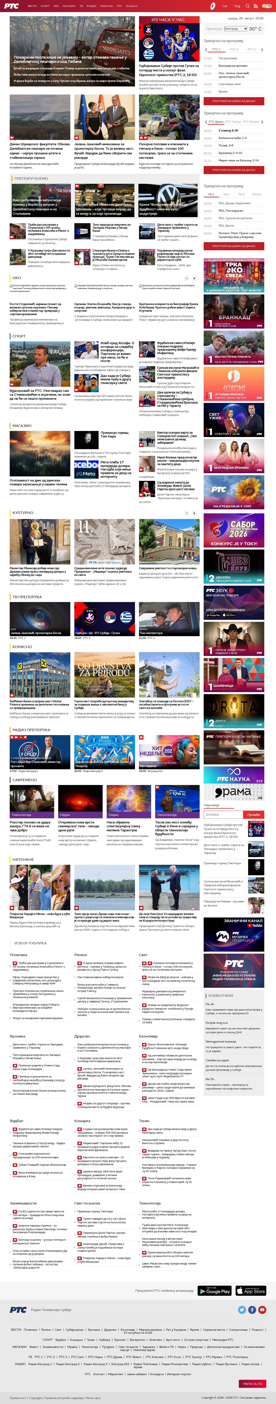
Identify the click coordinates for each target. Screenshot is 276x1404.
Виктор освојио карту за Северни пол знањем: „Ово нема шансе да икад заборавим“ (177, 438)
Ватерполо (137, 1340)
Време (194, 1329)
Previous (206, 49)
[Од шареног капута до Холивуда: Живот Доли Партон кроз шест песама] (147, 489)
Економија (148, 1036)
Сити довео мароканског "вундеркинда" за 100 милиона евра (35, 1155)
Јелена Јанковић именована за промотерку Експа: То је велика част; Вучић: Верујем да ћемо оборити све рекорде (104, 151)
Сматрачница (238, 1329)
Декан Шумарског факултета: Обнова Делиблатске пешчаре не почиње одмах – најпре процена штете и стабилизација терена (40, 151)
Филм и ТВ (166, 1347)
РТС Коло (174, 1357)
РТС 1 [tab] (216, 49)
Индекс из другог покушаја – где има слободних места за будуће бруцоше (103, 1105)
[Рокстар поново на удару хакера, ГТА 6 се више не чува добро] (32, 801)
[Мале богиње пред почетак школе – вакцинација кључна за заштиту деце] (147, 464)
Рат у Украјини (176, 1329)
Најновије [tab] (211, 805)
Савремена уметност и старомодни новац (167, 568)
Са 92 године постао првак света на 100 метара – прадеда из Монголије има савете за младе (38, 1215)
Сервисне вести (214, 1329)
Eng (237, 6)
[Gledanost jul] (234, 492)
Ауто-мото (173, 1340)
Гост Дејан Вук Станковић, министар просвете (36, 762)
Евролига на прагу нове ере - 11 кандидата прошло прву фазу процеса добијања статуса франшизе (101, 1161)
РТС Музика (214, 1357)
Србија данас (75, 1329)
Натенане (23, 859)
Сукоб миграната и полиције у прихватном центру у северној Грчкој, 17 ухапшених (104, 999)
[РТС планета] (213, 6)
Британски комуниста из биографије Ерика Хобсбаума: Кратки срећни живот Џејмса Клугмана (168, 307)
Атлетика (155, 1340)
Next (262, 49)
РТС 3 (63, 1357)
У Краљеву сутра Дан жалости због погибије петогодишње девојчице (49, 254)
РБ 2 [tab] (226, 194)
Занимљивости (23, 1203)
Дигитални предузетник (223, 1347)
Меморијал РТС (223, 1340)
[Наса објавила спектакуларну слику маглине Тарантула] (129, 801)
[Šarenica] (234, 675)
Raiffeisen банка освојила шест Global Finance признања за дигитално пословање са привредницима (39, 704)
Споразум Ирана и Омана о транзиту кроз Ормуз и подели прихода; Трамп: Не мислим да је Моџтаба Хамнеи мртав (113, 255)
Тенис (144, 1120)
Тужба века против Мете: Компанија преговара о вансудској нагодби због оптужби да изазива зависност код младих (169, 1228)
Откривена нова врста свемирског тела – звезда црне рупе (78, 826)
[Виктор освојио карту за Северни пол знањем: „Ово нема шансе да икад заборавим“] (147, 439)
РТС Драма (114, 1357)
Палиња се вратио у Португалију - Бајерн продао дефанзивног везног (39, 1144)
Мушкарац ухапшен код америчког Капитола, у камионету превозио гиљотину (164, 994)
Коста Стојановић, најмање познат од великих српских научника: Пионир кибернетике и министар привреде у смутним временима (35, 309)
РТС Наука (95, 1357)
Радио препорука (31, 729)
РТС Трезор (193, 1357)
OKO (56, 6)
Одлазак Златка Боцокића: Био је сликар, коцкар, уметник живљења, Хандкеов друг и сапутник (104, 307)
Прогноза (214, 29)
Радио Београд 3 (95, 1364)
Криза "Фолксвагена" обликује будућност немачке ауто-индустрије (163, 209)
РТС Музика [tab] (251, 121)
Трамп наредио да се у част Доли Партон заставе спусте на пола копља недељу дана (101, 1222)
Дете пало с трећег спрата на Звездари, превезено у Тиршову (177, 228)
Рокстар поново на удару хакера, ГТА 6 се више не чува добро (30, 826)
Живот (33, 1347)
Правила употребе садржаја (63, 1398)
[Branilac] (234, 311)
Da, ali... (210, 1004)
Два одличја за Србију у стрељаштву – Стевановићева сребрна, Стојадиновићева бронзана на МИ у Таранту (177, 399)
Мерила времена (150, 1329)
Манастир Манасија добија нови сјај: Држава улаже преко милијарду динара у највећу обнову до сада (38, 571)
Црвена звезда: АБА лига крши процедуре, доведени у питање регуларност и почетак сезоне (99, 1175)
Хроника (17, 1036)
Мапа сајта (252, 1384)
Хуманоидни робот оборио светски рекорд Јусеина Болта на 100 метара (167, 1254)
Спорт (45, 6)
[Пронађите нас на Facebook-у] (252, 1310)
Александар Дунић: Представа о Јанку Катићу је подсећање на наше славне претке (100, 1247)
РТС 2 (51, 1357)
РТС (119, 6)
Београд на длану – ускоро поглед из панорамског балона (39, 1241)
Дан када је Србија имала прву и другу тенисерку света (116, 379)
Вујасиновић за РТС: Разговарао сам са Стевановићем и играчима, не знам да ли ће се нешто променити (40, 394)
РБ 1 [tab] (211, 194)
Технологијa (150, 1203)
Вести (32, 6)
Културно (23, 512)
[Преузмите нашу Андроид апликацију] (215, 1291)
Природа (196, 1347)
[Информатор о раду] (234, 971)
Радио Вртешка (226, 1364)
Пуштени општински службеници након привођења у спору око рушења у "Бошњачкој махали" (38, 994)
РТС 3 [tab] (252, 49)
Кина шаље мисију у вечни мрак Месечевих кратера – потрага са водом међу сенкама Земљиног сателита (167, 1242)
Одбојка (104, 1340)
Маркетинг (115, 1374)
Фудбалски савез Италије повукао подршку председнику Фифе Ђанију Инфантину (176, 348)
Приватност (18, 1398)
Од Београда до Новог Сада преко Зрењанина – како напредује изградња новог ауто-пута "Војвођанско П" (167, 1073)
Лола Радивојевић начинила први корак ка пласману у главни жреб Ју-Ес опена (167, 1182)
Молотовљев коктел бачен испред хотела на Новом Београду (39, 1092)
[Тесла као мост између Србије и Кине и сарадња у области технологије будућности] (177, 801)
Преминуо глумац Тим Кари (115, 434)
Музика (72, 1347)
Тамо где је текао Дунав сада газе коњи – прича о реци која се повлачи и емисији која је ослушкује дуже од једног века (104, 917)
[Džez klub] (234, 567)
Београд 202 (120, 1364)
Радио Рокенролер (175, 1364)
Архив (138, 1367)
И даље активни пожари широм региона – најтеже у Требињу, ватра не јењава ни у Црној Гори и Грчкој (101, 966)
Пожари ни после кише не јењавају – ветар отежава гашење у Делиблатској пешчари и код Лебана (70, 59)
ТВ (81, 6)
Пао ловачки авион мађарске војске (100, 977)
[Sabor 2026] (234, 530)
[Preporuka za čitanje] (234, 747)
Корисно (22, 646)
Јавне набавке (137, 1374)
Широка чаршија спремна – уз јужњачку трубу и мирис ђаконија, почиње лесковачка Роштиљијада (40, 1229)
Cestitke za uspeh (217, 1060)
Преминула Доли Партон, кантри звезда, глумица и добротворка (101, 1234)
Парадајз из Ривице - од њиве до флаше (224, 903)
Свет (143, 954)
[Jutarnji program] (234, 384)
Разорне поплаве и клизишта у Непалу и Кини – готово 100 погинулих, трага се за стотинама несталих (166, 151)
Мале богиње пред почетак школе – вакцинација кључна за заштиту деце (178, 460)
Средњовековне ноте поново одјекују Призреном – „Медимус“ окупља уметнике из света (103, 571)
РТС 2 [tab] (234, 49)
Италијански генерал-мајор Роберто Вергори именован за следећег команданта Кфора (36, 1008)
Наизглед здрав (144, 1350)
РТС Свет (77, 1357)
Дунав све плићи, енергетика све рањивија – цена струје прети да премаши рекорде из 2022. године (168, 1087)
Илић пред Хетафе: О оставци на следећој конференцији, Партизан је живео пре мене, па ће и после (117, 352)
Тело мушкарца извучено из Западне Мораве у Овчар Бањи (112, 228)
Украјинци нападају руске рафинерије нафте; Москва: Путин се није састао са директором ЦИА (176, 255)
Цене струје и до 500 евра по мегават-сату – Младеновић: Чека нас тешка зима (169, 1099)
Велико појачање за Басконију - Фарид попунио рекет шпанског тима (101, 1187)
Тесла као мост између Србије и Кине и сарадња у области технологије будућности (176, 828)
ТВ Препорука (27, 597)
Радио (91, 6)
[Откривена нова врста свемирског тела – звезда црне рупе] (80, 801)
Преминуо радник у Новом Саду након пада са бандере (36, 1067)
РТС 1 (39, 1357)
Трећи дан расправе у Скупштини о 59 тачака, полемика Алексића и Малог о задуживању (48, 229)
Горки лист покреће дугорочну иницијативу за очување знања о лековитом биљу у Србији (104, 704)
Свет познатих (87, 1203)
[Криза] (168, 200)
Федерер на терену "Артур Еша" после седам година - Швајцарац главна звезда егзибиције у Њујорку (169, 1154)
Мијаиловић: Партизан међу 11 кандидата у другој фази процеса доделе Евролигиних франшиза (103, 1146)
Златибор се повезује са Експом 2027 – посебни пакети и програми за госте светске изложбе (166, 704)
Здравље (148, 1347)
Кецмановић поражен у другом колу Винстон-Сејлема (165, 1141)
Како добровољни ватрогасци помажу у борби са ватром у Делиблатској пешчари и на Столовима (104, 1047)
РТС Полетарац (237, 1357)
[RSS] (256, 6)
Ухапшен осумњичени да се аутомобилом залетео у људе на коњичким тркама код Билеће (103, 1012)
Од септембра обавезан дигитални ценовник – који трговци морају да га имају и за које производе (104, 209)
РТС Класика (155, 1357)
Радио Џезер (250, 1364)
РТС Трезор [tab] (233, 121)
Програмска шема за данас (234, 101)
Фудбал (16, 1120)
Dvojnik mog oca (217, 1023)
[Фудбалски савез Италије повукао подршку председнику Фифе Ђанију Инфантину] (147, 349)
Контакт (99, 1374)
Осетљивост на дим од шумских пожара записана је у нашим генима (38, 482)
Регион (80, 954)
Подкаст (258, 1329)
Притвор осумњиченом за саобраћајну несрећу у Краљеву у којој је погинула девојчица (39, 1080)
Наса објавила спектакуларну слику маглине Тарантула (123, 826)
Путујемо (108, 1347)
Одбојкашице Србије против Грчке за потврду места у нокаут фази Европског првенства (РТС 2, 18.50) (169, 70)
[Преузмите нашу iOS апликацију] (251, 1291)
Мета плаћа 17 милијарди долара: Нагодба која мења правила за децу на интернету (116, 469)
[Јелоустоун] (234, 639)
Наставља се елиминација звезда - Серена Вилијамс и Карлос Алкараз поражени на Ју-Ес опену (169, 1168)
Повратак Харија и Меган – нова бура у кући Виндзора (40, 915)
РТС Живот (134, 1357)
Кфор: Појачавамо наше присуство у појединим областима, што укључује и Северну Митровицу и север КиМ (37, 980)
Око (17, 277)
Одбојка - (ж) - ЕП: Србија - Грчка (97, 633)
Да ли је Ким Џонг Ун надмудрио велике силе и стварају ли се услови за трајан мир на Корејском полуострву (168, 917)
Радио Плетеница (145, 1364)
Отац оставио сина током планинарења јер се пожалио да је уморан (40, 1252)
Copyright (35, 1398)
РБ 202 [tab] (256, 194)
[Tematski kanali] (234, 783)
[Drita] (234, 711)
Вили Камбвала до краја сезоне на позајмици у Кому (37, 1174)
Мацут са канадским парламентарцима (37, 1018)
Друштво (82, 1036)
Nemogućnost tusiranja (221, 1041)
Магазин (69, 6)
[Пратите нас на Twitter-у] (242, 1310)
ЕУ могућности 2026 (138, 1333)
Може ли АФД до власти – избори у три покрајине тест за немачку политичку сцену (168, 980)
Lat (224, 6)
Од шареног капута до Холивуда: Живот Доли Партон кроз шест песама (176, 485)
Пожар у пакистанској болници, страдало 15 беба (168, 1020)
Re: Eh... (211, 1079)
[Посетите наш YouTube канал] (262, 1310)
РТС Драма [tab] (216, 121)
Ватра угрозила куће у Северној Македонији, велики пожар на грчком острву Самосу (101, 988)
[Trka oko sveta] (234, 275)
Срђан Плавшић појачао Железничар (42, 1164)
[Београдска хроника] (234, 456)
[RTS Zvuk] (234, 603)
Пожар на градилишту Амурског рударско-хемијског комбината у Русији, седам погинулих (168, 1008)
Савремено (25, 780)
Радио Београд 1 (40, 1364)
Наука (182, 1347)
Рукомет (120, 1340)
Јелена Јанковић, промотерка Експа (36, 631)
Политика (18, 954)
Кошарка (82, 1120)
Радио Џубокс (202, 1364)
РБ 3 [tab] (241, 194)
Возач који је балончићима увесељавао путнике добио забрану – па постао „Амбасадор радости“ (38, 1264)
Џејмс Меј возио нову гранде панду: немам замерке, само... (169, 1265)
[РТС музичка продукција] (234, 934)
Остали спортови (196, 1340)
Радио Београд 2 (68, 1364)
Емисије (106, 6)
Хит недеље (148, 766)
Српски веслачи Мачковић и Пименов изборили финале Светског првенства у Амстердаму (178, 373)
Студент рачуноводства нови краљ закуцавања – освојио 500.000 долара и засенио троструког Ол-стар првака (102, 1132)
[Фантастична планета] (234, 348)
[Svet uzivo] (234, 420)
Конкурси (157, 1374)
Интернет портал (179, 1374)
